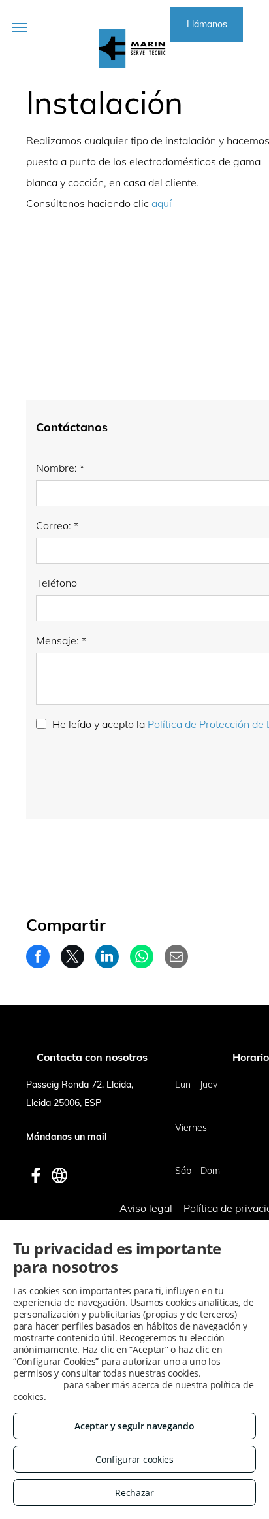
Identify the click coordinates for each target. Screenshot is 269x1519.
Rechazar (134, 1492)
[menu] (20, 27)
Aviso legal (145, 1208)
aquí (161, 203)
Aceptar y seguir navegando (134, 1426)
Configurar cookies (134, 1459)
